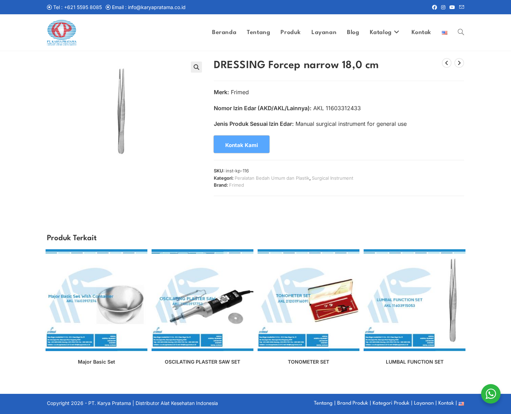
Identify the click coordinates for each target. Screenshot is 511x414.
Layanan (424, 403)
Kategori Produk (391, 403)
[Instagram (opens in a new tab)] (443, 7)
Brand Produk (352, 403)
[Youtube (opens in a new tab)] (452, 7)
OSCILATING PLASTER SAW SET (202, 362)
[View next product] (459, 63)
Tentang (323, 403)
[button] (196, 67)
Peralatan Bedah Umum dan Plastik (272, 178)
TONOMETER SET (308, 362)
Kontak (446, 403)
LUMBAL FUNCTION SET (415, 362)
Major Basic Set (96, 362)
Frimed (236, 185)
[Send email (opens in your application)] (460, 7)
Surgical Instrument (332, 178)
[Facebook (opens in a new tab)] (434, 7)
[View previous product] (447, 63)
